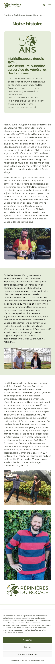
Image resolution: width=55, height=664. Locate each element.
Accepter (27, 640)
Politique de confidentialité (33, 660)
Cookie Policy (15, 660)
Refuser (27, 647)
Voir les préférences (28, 654)
